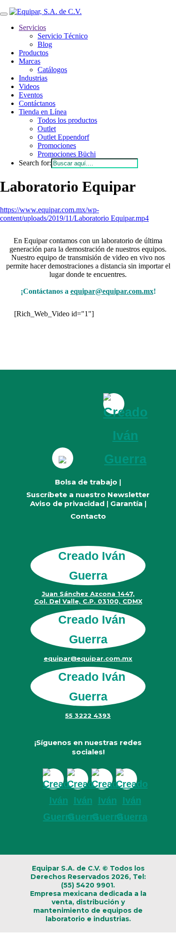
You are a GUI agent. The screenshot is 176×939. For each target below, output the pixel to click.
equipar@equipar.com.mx (111, 291)
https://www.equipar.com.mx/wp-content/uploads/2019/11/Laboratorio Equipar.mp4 (74, 214)
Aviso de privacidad (67, 503)
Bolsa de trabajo (86, 481)
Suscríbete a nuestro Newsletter (88, 494)
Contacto (88, 516)
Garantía (126, 503)
